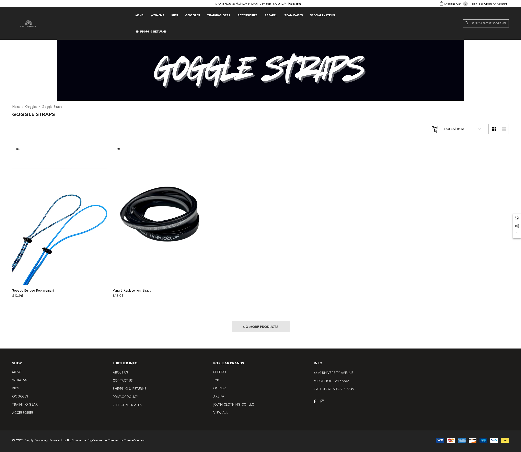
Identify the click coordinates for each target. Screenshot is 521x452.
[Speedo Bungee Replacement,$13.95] (59, 214)
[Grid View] (493, 129)
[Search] (467, 23)
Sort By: (435, 129)
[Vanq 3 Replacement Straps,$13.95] (160, 214)
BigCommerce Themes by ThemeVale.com (117, 440)
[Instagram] (323, 401)
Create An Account (495, 4)
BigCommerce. (77, 440)
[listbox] (462, 129)
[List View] (504, 129)
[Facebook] (314, 401)
